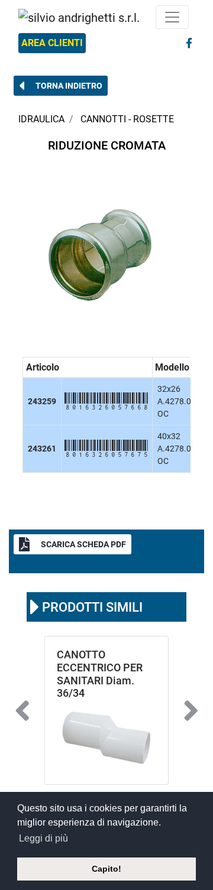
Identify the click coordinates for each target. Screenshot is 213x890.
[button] (61, 86)
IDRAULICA (41, 119)
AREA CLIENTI (52, 42)
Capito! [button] (106, 868)
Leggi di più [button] (43, 838)
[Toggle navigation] (172, 17)
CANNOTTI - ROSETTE (127, 119)
